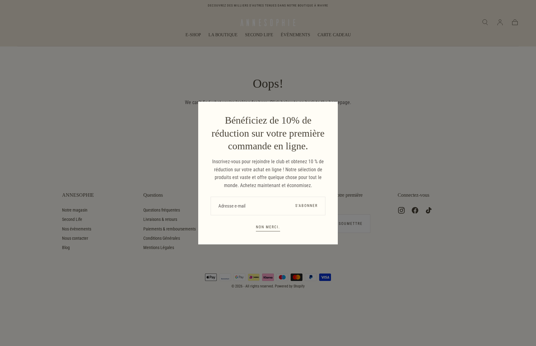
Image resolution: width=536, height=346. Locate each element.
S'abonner (306, 206)
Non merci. (268, 227)
